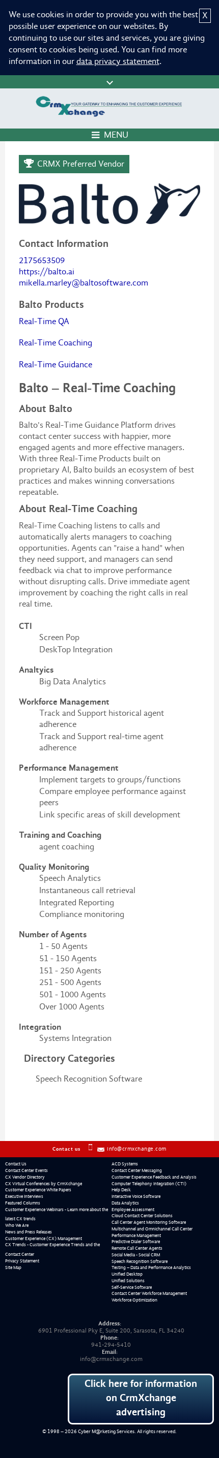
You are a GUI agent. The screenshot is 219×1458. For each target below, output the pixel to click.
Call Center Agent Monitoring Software (149, 1222)
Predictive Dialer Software (136, 1241)
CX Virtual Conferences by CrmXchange (43, 1183)
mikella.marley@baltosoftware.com (83, 283)
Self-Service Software (132, 1287)
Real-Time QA (44, 321)
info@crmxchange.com (137, 1149)
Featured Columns (22, 1203)
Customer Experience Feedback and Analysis (154, 1177)
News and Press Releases (28, 1231)
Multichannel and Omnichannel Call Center (152, 1228)
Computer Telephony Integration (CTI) (149, 1183)
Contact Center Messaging (137, 1170)
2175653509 (42, 260)
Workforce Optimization (134, 1300)
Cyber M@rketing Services (106, 1432)
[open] (109, 81)
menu (116, 135)
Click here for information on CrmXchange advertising (141, 1398)
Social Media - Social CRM (136, 1254)
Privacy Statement (22, 1260)
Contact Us (15, 1163)
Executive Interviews (24, 1196)
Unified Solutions (128, 1280)
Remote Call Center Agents (137, 1248)
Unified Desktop (127, 1274)
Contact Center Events (26, 1170)
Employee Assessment (133, 1209)
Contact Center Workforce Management (149, 1293)
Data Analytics (125, 1203)
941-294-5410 (111, 1344)
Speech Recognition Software (140, 1261)
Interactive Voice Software (136, 1196)
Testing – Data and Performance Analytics (151, 1267)
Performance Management (136, 1235)
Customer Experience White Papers (38, 1189)
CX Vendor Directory (25, 1177)
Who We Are (17, 1225)
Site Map (13, 1267)
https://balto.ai (46, 271)
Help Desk (121, 1189)
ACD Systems (125, 1163)
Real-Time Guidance (55, 364)
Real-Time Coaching (55, 342)
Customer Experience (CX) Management (43, 1238)
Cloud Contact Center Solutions (142, 1215)
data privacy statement (117, 61)
